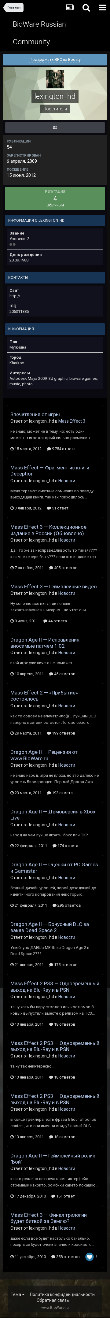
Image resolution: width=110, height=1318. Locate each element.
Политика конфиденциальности (62, 1294)
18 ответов (64, 1024)
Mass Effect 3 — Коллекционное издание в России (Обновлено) (48, 530)
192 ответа (62, 792)
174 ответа (67, 845)
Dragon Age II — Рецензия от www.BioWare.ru (44, 755)
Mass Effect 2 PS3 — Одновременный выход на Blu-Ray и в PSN (54, 986)
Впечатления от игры (35, 414)
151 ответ (65, 1196)
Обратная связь (53, 1300)
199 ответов (63, 733)
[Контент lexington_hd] (55, 127)
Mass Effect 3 (71, 421)
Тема (16, 1294)
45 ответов (64, 674)
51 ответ (59, 508)
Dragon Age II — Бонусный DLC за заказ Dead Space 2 (49, 927)
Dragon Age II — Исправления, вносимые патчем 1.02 (45, 643)
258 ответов (67, 1256)
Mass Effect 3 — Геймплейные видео (53, 586)
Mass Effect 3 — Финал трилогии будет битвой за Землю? (48, 1218)
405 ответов (65, 567)
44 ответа (57, 621)
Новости (66, 480)
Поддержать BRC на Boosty (55, 59)
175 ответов (65, 964)
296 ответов (69, 905)
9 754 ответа (63, 448)
